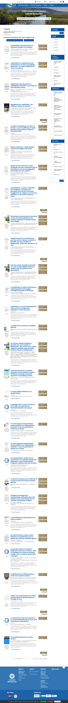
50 (40, 658)
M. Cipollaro (25, 49)
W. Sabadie (30, 108)
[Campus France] (15, 696)
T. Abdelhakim (19, 502)
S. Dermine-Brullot (18, 292)
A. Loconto (13, 377)
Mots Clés (55, 141)
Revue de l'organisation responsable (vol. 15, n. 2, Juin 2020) (25, 71)
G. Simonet (13, 311)
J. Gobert (12, 292)
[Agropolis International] (48, 696)
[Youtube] (17, 1)
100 (43, 658)
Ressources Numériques (36, 5)
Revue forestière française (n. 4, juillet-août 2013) (22, 522)
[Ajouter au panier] (40, 46)
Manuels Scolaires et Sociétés (26, 578)
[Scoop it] (19, 1)
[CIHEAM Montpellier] (12, 677)
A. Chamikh (13, 465)
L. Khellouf (28, 355)
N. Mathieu (34, 557)
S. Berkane (32, 355)
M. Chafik (28, 640)
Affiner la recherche (29, 40)
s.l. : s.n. (18, 601)
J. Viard (16, 557)
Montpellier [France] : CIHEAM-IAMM (23, 198)
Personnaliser (57, 701)
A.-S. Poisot (19, 377)
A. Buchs (12, 623)
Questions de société (23, 109)
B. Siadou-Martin (19, 70)
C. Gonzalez (13, 70)
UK (63, 1)
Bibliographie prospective (32, 329)
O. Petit (25, 172)
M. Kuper (21, 172)
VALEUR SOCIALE (8, 34)
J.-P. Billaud (17, 172)
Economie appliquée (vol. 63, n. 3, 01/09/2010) (22, 624)
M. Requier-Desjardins (19, 223)
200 (45, 658)
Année (54, 36)
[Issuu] (21, 1)
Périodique (55, 89)
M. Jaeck (24, 89)
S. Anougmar (13, 247)
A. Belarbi (16, 354)
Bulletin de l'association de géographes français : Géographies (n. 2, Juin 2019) (21, 152)
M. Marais (12, 89)
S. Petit (12, 150)
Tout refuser (51, 701)
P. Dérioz (12, 395)
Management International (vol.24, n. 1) (21, 91)
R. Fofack (12, 172)
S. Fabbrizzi (13, 49)
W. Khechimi (26, 351)
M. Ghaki (23, 640)
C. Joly (16, 89)
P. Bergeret (13, 329)
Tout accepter (43, 701)
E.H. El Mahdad (19, 465)
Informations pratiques (23, 5)
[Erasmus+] (42, 696)
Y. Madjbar (17, 355)
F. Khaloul (21, 354)
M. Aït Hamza (24, 465)
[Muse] (36, 695)
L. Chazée (12, 223)
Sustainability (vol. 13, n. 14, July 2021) (20, 50)
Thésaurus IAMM (7, 31)
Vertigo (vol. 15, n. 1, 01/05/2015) (19, 410)
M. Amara (13, 355)
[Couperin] (54, 696)
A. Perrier (12, 557)
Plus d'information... (16, 57)
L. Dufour (17, 90)
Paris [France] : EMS (14, 109)
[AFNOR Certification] (9, 696)
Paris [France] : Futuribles (21, 329)
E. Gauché (13, 409)
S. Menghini (30, 49)
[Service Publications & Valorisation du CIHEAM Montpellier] (10, 4)
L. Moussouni (34, 354)
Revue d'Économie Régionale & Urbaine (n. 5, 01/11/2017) (24, 293)
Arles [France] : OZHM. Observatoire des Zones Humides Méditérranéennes (24, 224)
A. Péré (30, 557)
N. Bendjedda (20, 353)
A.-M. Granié (18, 540)
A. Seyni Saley (13, 601)
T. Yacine (12, 640)
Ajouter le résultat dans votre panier (14, 40)
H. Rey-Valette (27, 430)
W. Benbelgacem (26, 353)
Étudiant (45, 5)
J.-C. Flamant (18, 559)
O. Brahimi (26, 354)
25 (38, 658)
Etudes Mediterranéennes (20, 642)
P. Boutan (12, 577)
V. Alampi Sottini (19, 49)
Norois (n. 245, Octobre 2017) (19, 312)
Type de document (55, 57)
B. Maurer (20, 577)
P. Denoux (26, 557)
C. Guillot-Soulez (21, 108)
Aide (41, 21)
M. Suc (15, 353)
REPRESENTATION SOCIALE (16, 31)
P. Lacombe (13, 559)
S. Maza (29, 354)
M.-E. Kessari (28, 89)
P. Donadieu (20, 557)
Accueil (15, 5)
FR (60, 1)
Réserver (43, 120)
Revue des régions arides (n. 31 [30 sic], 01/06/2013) (23, 541)
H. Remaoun (28, 577)
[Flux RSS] (23, 1)
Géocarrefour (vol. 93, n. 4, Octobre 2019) (21, 134)
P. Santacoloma (27, 377)
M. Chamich (13, 521)
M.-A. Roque (17, 640)
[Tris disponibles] (5, 40)
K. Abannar (13, 198)
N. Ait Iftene (22, 355)
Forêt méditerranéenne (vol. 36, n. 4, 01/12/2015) (22, 396)
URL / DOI (42, 49)
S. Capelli (12, 108)
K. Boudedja (13, 502)
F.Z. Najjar (32, 351)
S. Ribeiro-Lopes (27, 223)
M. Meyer (20, 89)
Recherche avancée (47, 21)
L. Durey (12, 133)
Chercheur (52, 5)
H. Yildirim (13, 430)
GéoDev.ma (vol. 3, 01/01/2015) (19, 466)
